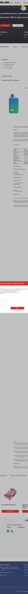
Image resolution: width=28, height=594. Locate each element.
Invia (17, 308)
